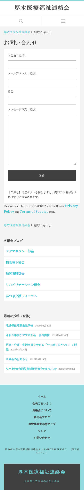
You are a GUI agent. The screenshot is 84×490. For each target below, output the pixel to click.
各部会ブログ (42, 417)
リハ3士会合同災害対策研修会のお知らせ (31, 368)
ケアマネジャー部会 (20, 251)
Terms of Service (34, 211)
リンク (42, 430)
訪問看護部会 (15, 273)
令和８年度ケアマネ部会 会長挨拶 (28, 335)
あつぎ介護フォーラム (21, 296)
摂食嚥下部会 (15, 262)
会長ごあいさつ (42, 403)
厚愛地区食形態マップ (42, 424)
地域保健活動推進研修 (19, 325)
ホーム (42, 396)
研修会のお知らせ (17, 359)
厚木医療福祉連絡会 (17, 32)
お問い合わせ (42, 437)
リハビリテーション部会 (23, 284)
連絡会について (42, 410)
